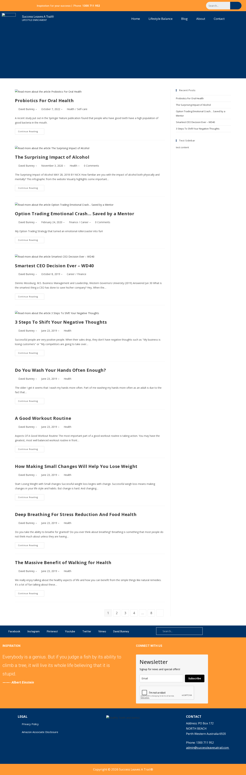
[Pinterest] (179, 6)
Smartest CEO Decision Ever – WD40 (54, 266)
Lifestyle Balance (161, 19)
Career (84, 222)
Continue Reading (31, 130)
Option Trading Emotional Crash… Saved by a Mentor (74, 213)
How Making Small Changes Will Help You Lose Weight (76, 466)
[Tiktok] (199, 6)
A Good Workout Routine (43, 418)
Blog (184, 19)
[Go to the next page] (160, 613)
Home (135, 19)
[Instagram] (172, 6)
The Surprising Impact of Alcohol (52, 157)
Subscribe (194, 678)
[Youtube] (186, 6)
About (200, 19)
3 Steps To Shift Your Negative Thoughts (61, 322)
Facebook (14, 631)
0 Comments (91, 165)
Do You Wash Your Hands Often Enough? (60, 370)
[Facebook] (165, 6)
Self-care (82, 109)
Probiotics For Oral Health (44, 100)
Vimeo (102, 631)
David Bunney (26, 109)
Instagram (33, 631)
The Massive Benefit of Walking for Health (63, 562)
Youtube (70, 631)
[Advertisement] (123, 53)
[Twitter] (192, 6)
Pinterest (52, 631)
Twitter (86, 631)
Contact (219, 19)
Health (70, 109)
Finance (73, 222)
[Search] (235, 5)
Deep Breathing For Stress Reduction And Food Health (76, 514)
